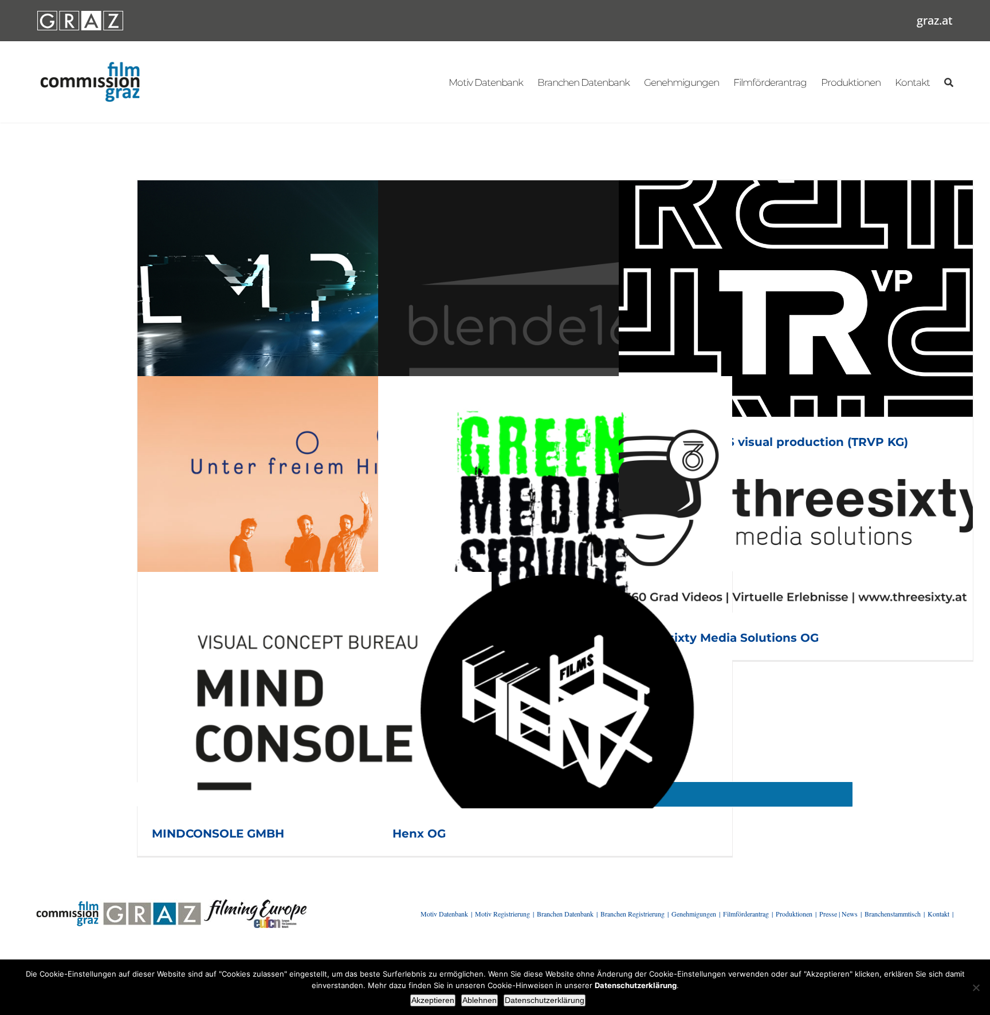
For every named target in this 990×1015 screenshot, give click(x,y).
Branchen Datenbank (565, 913)
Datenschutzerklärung (544, 1000)
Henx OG (419, 833)
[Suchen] (948, 82)
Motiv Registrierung (502, 913)
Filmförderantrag (746, 913)
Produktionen (794, 913)
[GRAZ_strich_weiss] (80, 15)
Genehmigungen (693, 913)
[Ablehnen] (975, 987)
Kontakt (938, 913)
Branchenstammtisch (893, 913)
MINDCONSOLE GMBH (218, 833)
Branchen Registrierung (632, 913)
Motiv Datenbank (444, 913)
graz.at (935, 20)
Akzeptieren (432, 1000)
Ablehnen (479, 1000)
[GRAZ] (152, 903)
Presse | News (838, 913)
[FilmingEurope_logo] (255, 903)
